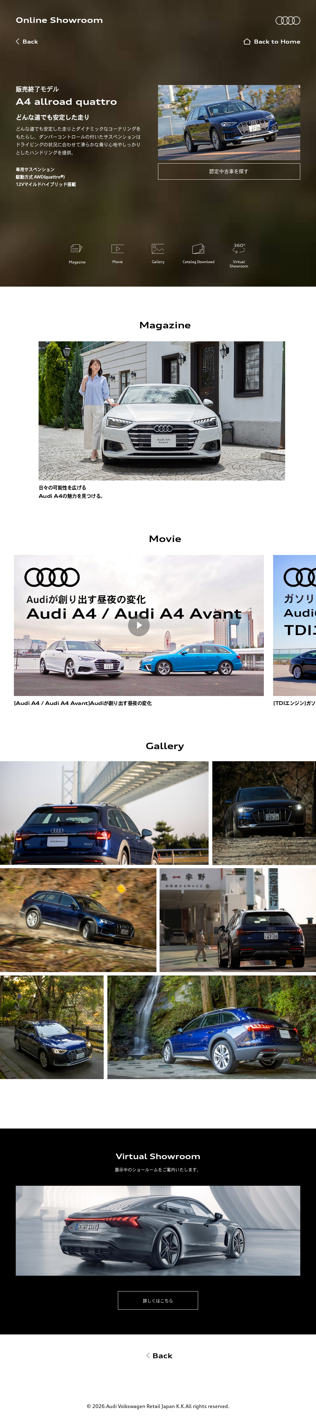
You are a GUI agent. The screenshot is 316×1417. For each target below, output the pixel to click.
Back (30, 41)
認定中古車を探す (229, 171)
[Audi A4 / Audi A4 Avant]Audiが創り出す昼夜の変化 (83, 703)
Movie (117, 261)
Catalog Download (198, 261)
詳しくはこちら (158, 1300)
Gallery (158, 261)
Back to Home (277, 41)
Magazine (77, 262)
